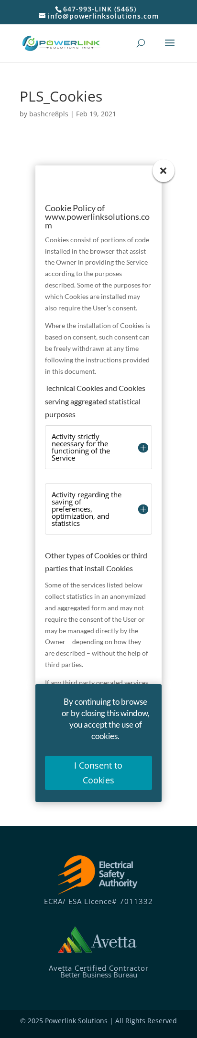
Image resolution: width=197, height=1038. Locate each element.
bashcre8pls (48, 113)
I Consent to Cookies (98, 773)
